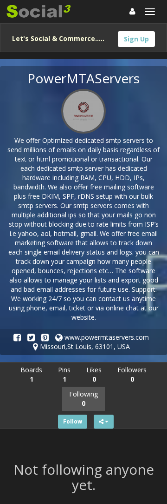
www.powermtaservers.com (106, 337)
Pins (64, 374)
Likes (94, 374)
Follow (72, 421)
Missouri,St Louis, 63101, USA (84, 346)
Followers (132, 374)
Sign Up (136, 38)
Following (83, 399)
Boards (31, 374)
